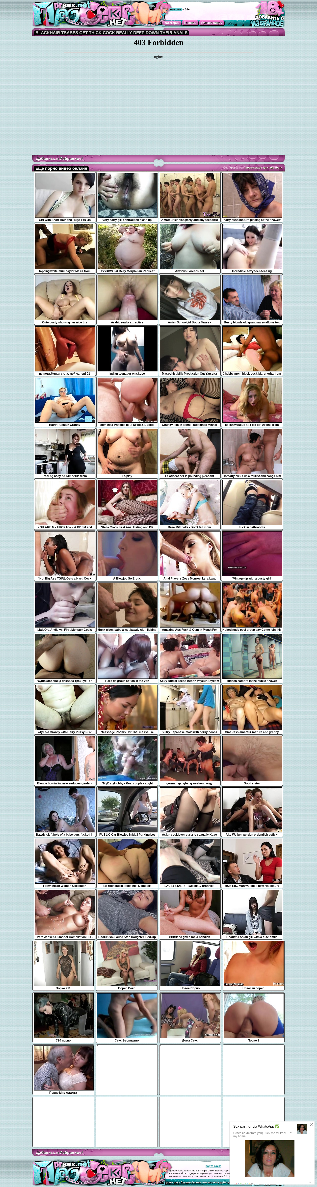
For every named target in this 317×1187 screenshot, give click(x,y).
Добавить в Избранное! (59, 158)
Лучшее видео (211, 22)
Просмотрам (252, 167)
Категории (171, 23)
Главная (190, 22)
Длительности (272, 167)
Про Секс (176, 9)
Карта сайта (213, 1165)
